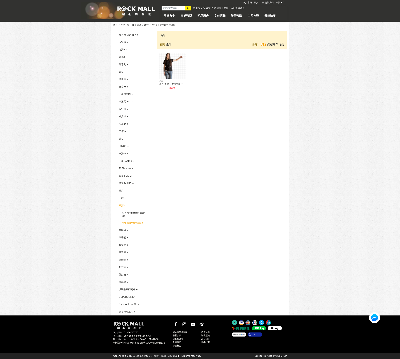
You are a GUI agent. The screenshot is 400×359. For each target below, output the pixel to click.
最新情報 (270, 15)
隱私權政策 (178, 338)
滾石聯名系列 (126, 311)
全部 (169, 44)
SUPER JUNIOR (127, 296)
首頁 (115, 25)
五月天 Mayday (127, 34)
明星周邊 (203, 15)
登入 (256, 2)
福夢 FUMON (126, 175)
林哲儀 (122, 252)
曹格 (121, 138)
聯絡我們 (205, 342)
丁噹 (121, 198)
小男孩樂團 (125, 94)
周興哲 (122, 282)
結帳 (280, 2)
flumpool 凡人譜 (128, 304)
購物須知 (205, 335)
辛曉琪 (122, 230)
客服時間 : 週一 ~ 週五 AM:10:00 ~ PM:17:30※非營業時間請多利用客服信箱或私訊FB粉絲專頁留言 (139, 341)
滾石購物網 (136, 11)
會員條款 (177, 342)
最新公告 (177, 335)
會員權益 (177, 345)
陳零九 (122, 64)
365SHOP (281, 355)
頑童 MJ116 (125, 183)
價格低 (280, 44)
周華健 (122, 123)
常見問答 (205, 338)
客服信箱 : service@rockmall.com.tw (132, 335)
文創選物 (220, 15)
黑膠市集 (169, 15)
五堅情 (122, 42)
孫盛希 (122, 86)
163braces (125, 168)
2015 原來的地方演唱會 (163, 25)
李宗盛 (122, 237)
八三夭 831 (125, 101)
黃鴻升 (123, 57)
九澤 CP (123, 49)
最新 (263, 44)
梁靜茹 (122, 274)
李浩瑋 (122, 153)
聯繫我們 (269, 2)
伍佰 (121, 131)
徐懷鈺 (122, 79)
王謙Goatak (125, 160)
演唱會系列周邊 (127, 289)
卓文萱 (122, 244)
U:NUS (122, 146)
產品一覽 (125, 25)
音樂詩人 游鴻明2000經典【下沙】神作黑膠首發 (219, 8)
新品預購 (236, 15)
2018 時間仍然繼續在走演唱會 (133, 214)
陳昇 (121, 190)
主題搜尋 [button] (253, 15)
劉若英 (122, 267)
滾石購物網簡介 (180, 332)
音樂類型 (186, 15)
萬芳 (146, 25)
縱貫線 (122, 116)
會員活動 (205, 332)
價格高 (271, 44)
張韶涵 (122, 259)
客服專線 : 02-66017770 (125, 332)
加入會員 (247, 2)
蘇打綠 (122, 108)
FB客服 (374, 317)
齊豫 (121, 71)
